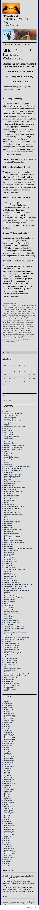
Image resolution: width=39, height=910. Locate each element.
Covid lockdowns (12, 315)
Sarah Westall (9, 607)
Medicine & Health (10, 562)
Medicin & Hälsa (10, 560)
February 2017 (9, 848)
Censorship (8, 453)
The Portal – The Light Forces (14, 653)
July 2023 (7, 711)
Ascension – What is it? (12, 436)
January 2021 (8, 759)
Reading (14, 192)
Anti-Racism (8, 434)
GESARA (7, 510)
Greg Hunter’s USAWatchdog (14, 514)
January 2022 (8, 736)
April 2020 (7, 776)
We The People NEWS (11, 685)
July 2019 (7, 793)
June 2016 (7, 863)
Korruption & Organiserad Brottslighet (18, 548)
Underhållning (9, 672)
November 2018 (9, 808)
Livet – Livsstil (9, 554)
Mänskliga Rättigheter (12, 558)
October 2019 (8, 787)
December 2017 (9, 829)
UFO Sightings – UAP (11, 664)
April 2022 (7, 730)
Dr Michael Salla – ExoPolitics (14, 487)
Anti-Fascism (8, 430)
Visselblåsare (9, 679)
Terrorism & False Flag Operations (16, 638)
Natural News (9, 573)
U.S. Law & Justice (10, 662)
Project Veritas (9, 600)
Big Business (11, 311)
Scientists (5, 336)
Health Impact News (11, 520)
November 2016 (9, 854)
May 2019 (7, 797)
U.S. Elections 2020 (10, 660)
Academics (6, 309)
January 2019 (8, 804)
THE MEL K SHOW (10, 651)
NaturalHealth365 (10, 575)
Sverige (7, 630)
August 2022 (8, 723)
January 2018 (8, 827)
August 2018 (8, 814)
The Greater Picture (11, 647)
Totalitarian (19, 338)
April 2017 (7, 844)
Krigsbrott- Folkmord (11, 550)
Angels (6, 425)
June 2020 (7, 772)
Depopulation (30, 317)
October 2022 (8, 719)
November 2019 (9, 785)
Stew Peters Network (11, 620)
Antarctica (8, 428)
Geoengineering (9, 504)
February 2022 (9, 734)
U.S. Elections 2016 (10, 659)
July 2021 (7, 747)
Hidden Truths (9, 527)
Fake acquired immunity (17, 321)
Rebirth (6, 603)
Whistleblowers (9, 687)
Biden (4, 311)
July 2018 (7, 816)
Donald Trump (20, 319)
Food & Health (9, 501)
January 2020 (8, 781)
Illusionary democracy (10, 330)
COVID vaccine (24, 315)
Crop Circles (8, 472)
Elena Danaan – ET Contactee (14, 491)
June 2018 (7, 818)
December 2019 (9, 783)
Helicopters (8, 524)
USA (24, 340)
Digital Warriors (10, 480)
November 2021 (9, 740)
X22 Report (8, 691)
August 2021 (8, 745)
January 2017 (8, 850)
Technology (8, 634)
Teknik (6, 636)
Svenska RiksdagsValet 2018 (14, 626)
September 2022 (9, 721)
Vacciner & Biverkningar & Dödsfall (16, 674)
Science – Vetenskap (11, 611)
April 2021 (7, 753)
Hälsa (6, 516)
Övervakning (8, 442)
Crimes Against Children (12, 468)
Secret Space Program (12, 613)
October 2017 (8, 833)
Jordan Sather (9, 539)
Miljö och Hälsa (9, 567)
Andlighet (7, 423)
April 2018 (7, 821)
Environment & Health (11, 495)
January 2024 (8, 709)
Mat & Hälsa (8, 556)
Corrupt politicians (18, 313)
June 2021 (7, 749)
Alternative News (15, 305)
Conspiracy (8, 465)
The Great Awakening (11, 645)
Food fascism (14, 326)
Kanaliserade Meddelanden (13, 541)
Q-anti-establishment (15, 334)
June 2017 (7, 840)
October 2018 (8, 810)
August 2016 (8, 859)
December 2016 (9, 852)
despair (5, 319)
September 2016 (9, 858)
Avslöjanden (8, 438)
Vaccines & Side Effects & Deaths (15, 676)
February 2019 (9, 802)
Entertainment (9, 493)
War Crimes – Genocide (12, 683)
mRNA (16, 332)
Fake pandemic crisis (22, 323)
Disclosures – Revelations (13, 482)
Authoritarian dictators (19, 309)
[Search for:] (19, 353)
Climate (6, 463)
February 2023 (9, 713)
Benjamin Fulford (10, 444)
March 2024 (8, 705)
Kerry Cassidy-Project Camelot (15, 543)
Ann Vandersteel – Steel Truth (14, 427)
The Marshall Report (11, 649)
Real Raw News (9, 601)
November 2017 (9, 831)
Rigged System (28, 334)
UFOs (6, 666)
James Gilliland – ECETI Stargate (15, 537)
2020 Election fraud (14, 307)
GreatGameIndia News (12, 512)
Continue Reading (27, 256)
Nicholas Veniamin (10, 581)
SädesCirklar (8, 609)
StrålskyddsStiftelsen (11, 622)
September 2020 (9, 766)
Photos (6, 594)
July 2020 (7, 770)
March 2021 (8, 755)
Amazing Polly (9, 419)
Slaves (12, 336)
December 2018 (9, 806)
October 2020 (8, 764)
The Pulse (7, 655)
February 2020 (9, 780)
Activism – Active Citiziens (13, 413)
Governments (15, 328)
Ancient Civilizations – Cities (14, 421)
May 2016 (7, 865)
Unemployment (17, 340)
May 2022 (7, 728)
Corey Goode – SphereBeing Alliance (17, 466)
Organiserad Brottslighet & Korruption (18, 584)
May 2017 (7, 842)
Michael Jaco (8, 565)
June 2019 (7, 795)
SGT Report (8, 615)
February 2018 (9, 825)
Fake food (10, 323)
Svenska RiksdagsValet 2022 (14, 628)
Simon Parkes (9, 617)
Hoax (28, 328)
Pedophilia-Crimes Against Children (16, 590)
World (13, 342)
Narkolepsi (8, 571)
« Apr (4, 390)
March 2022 (8, 732)
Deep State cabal (19, 317)
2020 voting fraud (27, 307)
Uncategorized (9, 670)
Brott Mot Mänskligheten (13, 447)
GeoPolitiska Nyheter (11, 508)
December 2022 (9, 715)
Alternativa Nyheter (11, 415)
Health (23, 328)
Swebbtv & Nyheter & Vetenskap (15, 632)
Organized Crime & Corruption (15, 586)
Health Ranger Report (12, 522)
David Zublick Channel (12, 476)
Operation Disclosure (11, 582)
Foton (6, 503)
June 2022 (7, 726)
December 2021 (9, 738)
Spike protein (26, 336)
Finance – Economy (11, 497)
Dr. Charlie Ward (10, 489)
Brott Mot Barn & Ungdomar (14, 446)
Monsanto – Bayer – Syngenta (14, 569)
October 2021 (8, 742)
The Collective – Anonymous (14, 640)
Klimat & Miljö (9, 544)
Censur (6, 455)
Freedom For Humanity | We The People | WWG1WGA (15, 20)
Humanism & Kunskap (11, 533)
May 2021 (7, 751)
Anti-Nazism (8, 432)
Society (18, 336)
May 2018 (7, 820)
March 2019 (8, 801)
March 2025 (8, 704)
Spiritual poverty (8, 338)
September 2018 (9, 812)
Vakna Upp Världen (10, 678)
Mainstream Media (25, 330)
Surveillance (8, 624)
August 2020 (8, 768)
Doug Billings (9, 485)
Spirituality (8, 619)
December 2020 (9, 761)
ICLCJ (6, 535)
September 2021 (9, 743)
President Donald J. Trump (13, 598)
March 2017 (8, 846)
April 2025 (7, 702)
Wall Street (6, 342)
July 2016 (7, 861)
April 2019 (7, 799)
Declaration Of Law (11, 478)
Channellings (8, 459)
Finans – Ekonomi (10, 499)
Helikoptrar (8, 525)
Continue (6, 192)
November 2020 (9, 762)
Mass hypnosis (7, 332)
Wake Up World (9, 681)
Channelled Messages (11, 457)
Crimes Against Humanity (13, 470)
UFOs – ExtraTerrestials (12, 668)
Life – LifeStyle (9, 552)
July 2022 (7, 724)
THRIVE (7, 657)
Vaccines (30, 340)
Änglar (6, 440)
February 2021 (9, 757)
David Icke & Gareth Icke (13, 474)
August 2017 (8, 837)
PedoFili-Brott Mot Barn (12, 588)
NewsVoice (8, 579)
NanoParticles (24, 332)
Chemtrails (8, 461)
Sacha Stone (8, 605)
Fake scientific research (17, 324)
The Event (7, 641)
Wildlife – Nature (10, 689)
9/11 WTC (7, 411)
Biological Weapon (23, 311)
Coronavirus (6, 313)
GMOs (8, 328)
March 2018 (8, 823)
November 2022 (9, 717)
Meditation (8, 563)
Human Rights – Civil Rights (13, 529)
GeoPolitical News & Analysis (14, 506)
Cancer (6, 451)
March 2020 (8, 778)
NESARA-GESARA (10, 577)
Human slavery (9, 531)
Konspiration (8, 546)
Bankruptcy (32, 309)
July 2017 (7, 839)
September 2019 (9, 789)
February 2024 (9, 707)
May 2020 (7, 774)
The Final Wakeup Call (12, 87)
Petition (7, 592)
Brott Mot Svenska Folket (13, 449)
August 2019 (8, 791)
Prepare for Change (11, 596)
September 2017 (9, 835)
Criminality (8, 317)
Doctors (12, 319)
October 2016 (8, 856)
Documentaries (9, 484)
